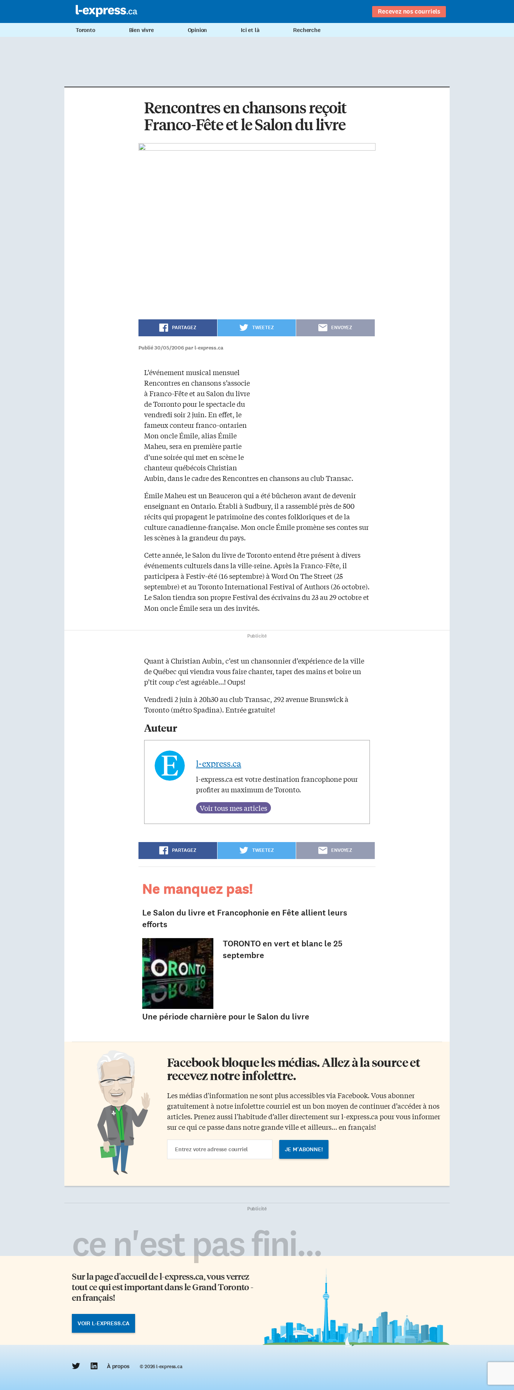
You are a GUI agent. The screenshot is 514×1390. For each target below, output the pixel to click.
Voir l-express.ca (103, 1323)
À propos (118, 1366)
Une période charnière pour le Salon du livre (225, 1016)
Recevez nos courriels (409, 11)
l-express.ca (218, 763)
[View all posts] (233, 807)
